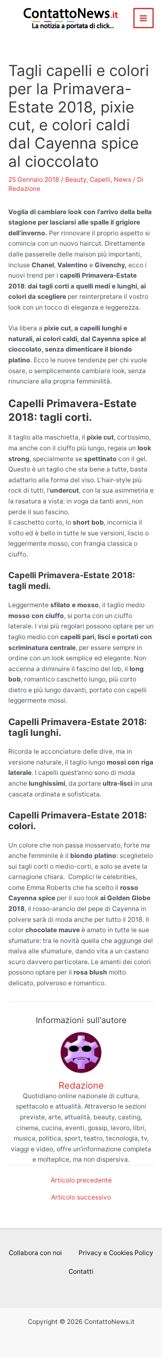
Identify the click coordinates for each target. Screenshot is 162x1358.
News (122, 179)
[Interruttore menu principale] (143, 18)
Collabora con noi (35, 1253)
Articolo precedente (81, 1180)
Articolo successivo (81, 1197)
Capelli (100, 179)
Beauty (75, 179)
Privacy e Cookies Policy (116, 1253)
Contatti (81, 1271)
